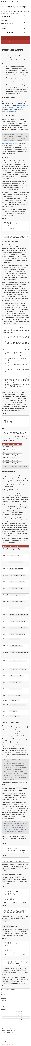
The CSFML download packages (11, 143)
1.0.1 (3, 1017)
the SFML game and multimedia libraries (14, 108)
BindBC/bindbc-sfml (8, 992)
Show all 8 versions (7, 1021)
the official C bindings (22, 106)
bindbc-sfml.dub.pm (7, 1044)
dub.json (3, 26)
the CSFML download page (11, 762)
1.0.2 (3, 1015)
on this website (20, 138)
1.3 (2, 1038)
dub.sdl (3, 30)
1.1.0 (3, 1013)
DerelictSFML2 (14, 111)
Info (3, 38)
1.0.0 (3, 1019)
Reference (5, 42)
